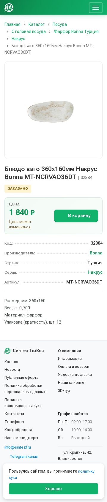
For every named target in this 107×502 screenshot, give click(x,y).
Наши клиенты (71, 382)
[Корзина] (82, 7)
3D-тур (64, 390)
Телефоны (14, 421)
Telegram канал (24, 456)
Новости (12, 369)
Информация (70, 358)
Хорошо (53, 488)
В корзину (79, 215)
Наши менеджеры (21, 438)
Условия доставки (75, 374)
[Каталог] (41, 7)
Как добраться (18, 429)
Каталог (11, 362)
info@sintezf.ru (17, 447)
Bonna (96, 253)
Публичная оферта (21, 377)
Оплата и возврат (73, 366)
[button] (53, 110)
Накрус (95, 272)
